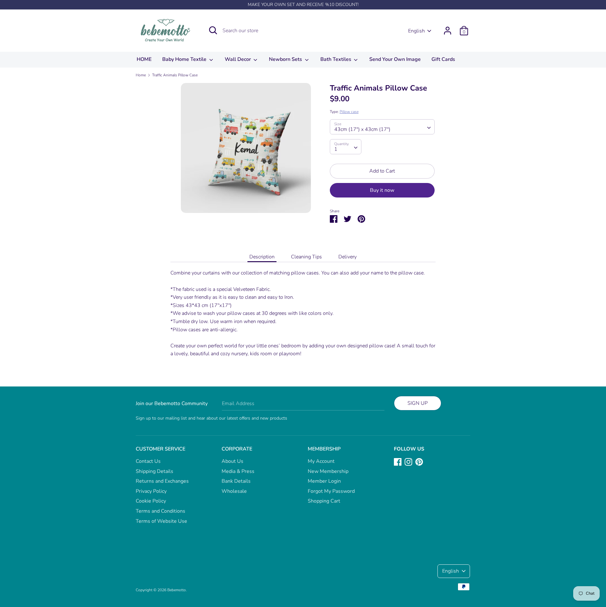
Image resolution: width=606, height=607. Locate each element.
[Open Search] (213, 30)
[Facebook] (397, 461)
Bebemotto (176, 589)
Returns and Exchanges (162, 481)
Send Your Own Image (395, 59)
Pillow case (349, 111)
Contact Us (148, 461)
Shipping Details (154, 471)
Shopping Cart (324, 501)
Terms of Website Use (161, 521)
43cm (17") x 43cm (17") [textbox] (362, 129)
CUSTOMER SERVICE (160, 448)
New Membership (328, 471)
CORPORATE (237, 448)
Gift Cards (443, 59)
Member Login (324, 481)
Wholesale (234, 491)
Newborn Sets (286, 59)
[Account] (447, 28)
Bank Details (236, 481)
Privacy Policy (151, 491)
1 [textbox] (335, 149)
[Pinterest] (419, 461)
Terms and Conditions (160, 511)
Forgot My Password (331, 491)
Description (262, 256)
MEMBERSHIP (324, 448)
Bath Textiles (336, 59)
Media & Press (238, 471)
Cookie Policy (151, 501)
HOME (144, 59)
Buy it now (382, 190)
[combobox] (382, 126)
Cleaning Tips (306, 256)
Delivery (347, 256)
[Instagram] (408, 461)
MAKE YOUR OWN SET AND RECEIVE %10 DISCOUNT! (303, 5)
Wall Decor (238, 59)
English (416, 30)
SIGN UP (417, 403)
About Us (232, 461)
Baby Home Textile (185, 59)
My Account (321, 461)
